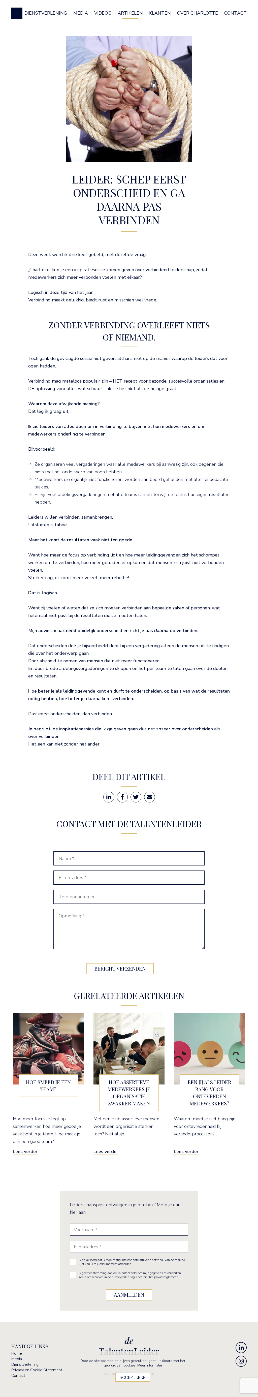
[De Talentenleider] (16, 13)
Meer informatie (149, 1365)
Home (16, 1353)
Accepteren (133, 1377)
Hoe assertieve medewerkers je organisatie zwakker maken (129, 1093)
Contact (18, 1375)
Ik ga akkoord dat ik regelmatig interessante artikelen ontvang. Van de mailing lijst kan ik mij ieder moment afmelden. (132, 1262)
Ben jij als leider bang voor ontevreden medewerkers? (209, 1093)
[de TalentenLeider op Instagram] (241, 1361)
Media (16, 1359)
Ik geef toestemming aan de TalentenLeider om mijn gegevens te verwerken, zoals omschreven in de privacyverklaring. (130, 1275)
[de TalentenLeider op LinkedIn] (241, 1347)
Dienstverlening (25, 1364)
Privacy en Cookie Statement (36, 1370)
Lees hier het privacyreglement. (157, 1277)
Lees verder (25, 1151)
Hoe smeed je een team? (48, 1086)
